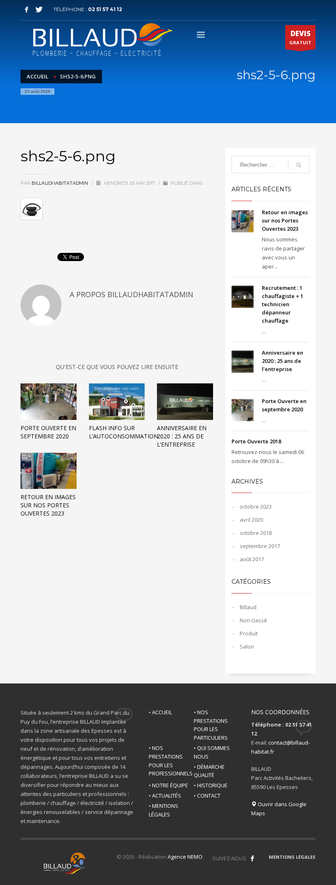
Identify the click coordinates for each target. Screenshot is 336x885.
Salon (247, 646)
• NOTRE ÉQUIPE (168, 785)
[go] (298, 165)
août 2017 (252, 559)
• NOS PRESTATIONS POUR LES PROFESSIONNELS (171, 760)
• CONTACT (207, 795)
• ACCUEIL (160, 712)
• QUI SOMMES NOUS (212, 752)
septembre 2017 (260, 546)
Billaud (248, 607)
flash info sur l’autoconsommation (123, 432)
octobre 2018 (256, 533)
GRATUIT (300, 37)
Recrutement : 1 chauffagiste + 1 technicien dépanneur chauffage (282, 304)
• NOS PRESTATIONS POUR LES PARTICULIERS (211, 724)
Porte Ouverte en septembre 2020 (48, 432)
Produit (249, 633)
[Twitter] (39, 9)
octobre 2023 (256, 506)
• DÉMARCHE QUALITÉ (209, 771)
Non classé (253, 620)
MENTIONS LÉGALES (292, 857)
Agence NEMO (185, 856)
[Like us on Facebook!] (252, 858)
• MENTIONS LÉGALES (163, 810)
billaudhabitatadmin (60, 183)
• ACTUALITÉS (165, 795)
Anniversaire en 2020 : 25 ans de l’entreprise (182, 436)
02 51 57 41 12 (105, 9)
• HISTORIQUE (210, 785)
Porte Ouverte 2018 (256, 441)
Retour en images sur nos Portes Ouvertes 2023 (48, 505)
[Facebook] (26, 9)
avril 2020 (251, 519)
